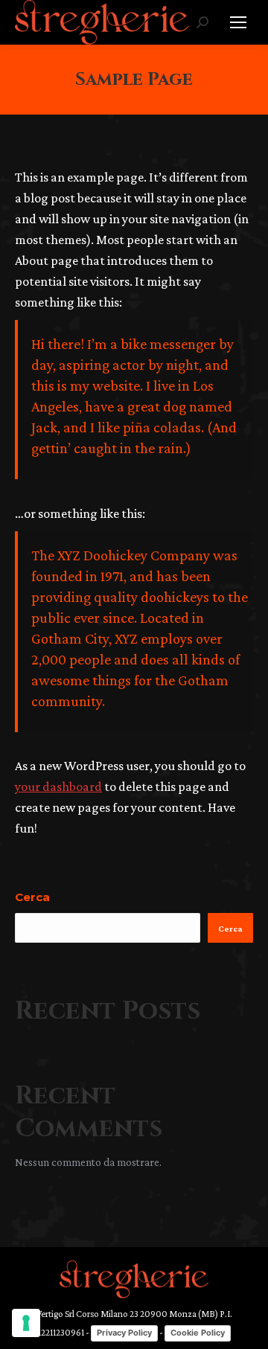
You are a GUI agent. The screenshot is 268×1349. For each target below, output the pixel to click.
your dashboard (58, 786)
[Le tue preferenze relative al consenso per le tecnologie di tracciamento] (26, 1323)
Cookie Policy (197, 1332)
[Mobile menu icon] (238, 22)
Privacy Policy (124, 1332)
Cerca (32, 897)
